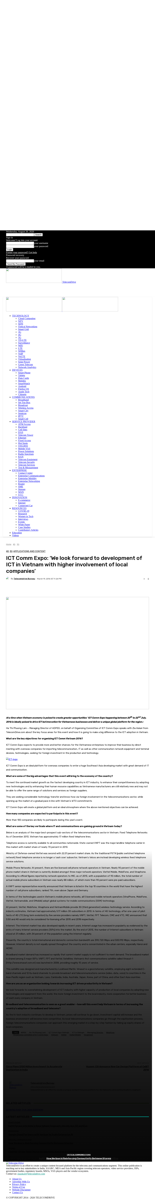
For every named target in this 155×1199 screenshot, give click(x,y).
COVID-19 (23, 511)
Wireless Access (25, 408)
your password (41, 246)
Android (22, 386)
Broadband (23, 400)
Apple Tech (23, 391)
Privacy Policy (19, 1184)
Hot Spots (23, 443)
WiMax (21, 351)
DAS (20, 432)
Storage (21, 489)
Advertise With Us (21, 1181)
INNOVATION (19, 497)
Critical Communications (79, 1155)
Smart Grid (23, 329)
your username (41, 243)
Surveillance (24, 343)
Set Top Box (24, 402)
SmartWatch (24, 383)
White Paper (24, 524)
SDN (20, 324)
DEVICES (17, 370)
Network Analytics (27, 367)
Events (21, 522)
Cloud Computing (26, 318)
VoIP (20, 353)
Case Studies (24, 527)
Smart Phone (24, 372)
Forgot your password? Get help (21, 252)
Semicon (22, 413)
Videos (15, 535)
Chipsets (22, 394)
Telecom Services (26, 465)
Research (22, 513)
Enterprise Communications (31, 475)
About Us (16, 1179)
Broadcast (23, 405)
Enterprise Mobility (27, 478)
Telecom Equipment (27, 459)
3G (19, 332)
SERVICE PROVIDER (23, 421)
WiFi (20, 345)
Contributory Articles (28, 530)
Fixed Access (24, 440)
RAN (20, 456)
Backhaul (22, 427)
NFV (20, 321)
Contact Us (17, 1192)
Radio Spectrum (26, 454)
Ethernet (22, 437)
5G (19, 337)
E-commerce (24, 500)
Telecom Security (26, 462)
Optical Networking (27, 326)
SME (20, 486)
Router (21, 484)
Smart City (23, 410)
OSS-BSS (23, 446)
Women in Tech (25, 516)
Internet (21, 503)
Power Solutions (26, 451)
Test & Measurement (28, 467)
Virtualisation (24, 359)
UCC (20, 494)
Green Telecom (25, 364)
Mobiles (22, 381)
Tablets (21, 375)
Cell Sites (22, 429)
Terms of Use (18, 1187)
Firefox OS (23, 389)
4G (19, 334)
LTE (20, 348)
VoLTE (21, 356)
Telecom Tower (25, 435)
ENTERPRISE (19, 470)
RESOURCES (19, 508)
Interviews (23, 519)
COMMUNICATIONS (23, 397)
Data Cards (23, 378)
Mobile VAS (24, 448)
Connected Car (25, 505)
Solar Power (24, 362)
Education (17, 532)
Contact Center (25, 473)
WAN (21, 492)
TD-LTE (22, 340)
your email (39, 260)
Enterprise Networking (29, 481)
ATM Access (24, 424)
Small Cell (23, 418)
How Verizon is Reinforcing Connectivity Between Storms (78, 1158)
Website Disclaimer (21, 1189)
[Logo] (34, 310)
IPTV (21, 416)
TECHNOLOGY (20, 315)
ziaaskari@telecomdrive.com (31, 1173)
